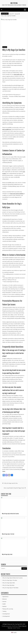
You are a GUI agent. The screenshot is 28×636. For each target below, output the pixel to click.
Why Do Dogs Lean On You (11, 483)
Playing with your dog (7, 609)
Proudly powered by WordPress (10, 626)
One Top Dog (14, 3)
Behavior (4, 599)
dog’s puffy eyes (18, 74)
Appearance (5, 596)
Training (4, 611)
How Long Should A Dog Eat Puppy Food (14, 488)
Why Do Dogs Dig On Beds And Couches (10, 513)
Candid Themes (16, 628)
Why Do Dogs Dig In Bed (7, 554)
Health (4, 604)
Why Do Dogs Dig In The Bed (8, 534)
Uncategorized (6, 613)
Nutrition (4, 606)
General (5, 47)
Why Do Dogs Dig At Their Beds (10, 587)
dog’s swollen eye (6, 129)
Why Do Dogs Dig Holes (8, 585)
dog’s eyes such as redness (17, 193)
